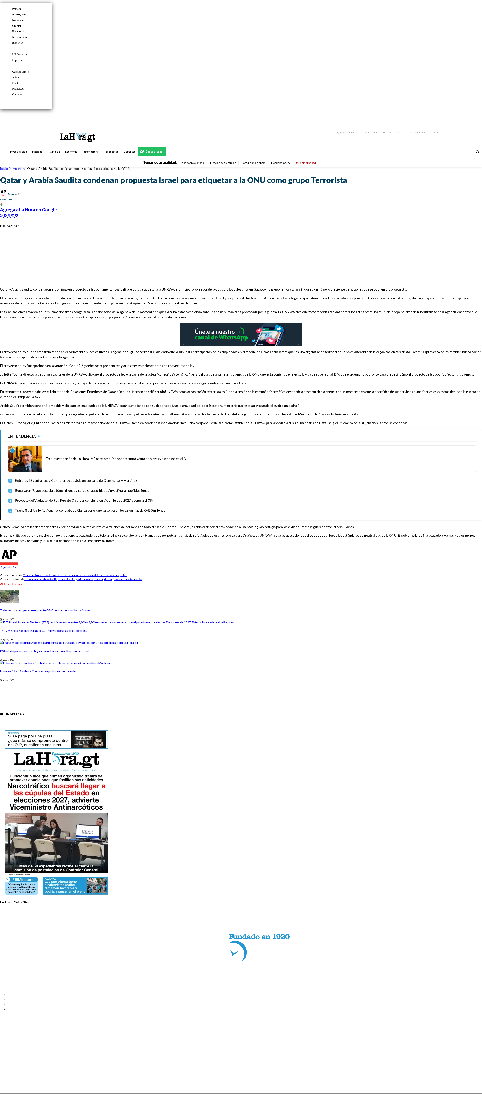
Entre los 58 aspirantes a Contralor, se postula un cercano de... (38, 671)
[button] (477, 151)
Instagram (17, 1053)
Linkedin (16, 1058)
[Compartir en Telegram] (16, 215)
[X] (6, 1063)
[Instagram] (455, 117)
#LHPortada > (12, 714)
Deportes (17, 60)
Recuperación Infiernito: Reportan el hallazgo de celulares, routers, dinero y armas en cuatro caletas (83, 579)
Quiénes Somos (20, 71)
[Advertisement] (113, 257)
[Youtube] (475, 117)
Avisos (15, 77)
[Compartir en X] (9, 215)
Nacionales (18, 20)
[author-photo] (9, 563)
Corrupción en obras (253, 162)
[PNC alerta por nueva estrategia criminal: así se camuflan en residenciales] (71, 642)
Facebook (17, 1048)
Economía (18, 31)
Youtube (16, 1067)
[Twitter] (468, 117)
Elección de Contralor (223, 162)
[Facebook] (448, 117)
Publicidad (18, 88)
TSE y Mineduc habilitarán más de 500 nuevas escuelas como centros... (43, 630)
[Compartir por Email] (13, 215)
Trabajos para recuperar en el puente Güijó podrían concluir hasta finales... (46, 610)
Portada (16, 9)
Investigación (19, 14)
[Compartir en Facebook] (6, 215)
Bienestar (17, 42)
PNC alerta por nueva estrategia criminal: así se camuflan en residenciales (46, 651)
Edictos (16, 83)
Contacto (17, 94)
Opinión (17, 25)
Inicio (4, 168)
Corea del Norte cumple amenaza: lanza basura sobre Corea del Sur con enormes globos (75, 575)
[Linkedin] (461, 117)
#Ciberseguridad (306, 162)
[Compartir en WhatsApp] (2, 215)
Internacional (19, 37)
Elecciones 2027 (280, 162)
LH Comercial (19, 54)
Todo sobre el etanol (192, 162)
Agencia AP (14, 194)
